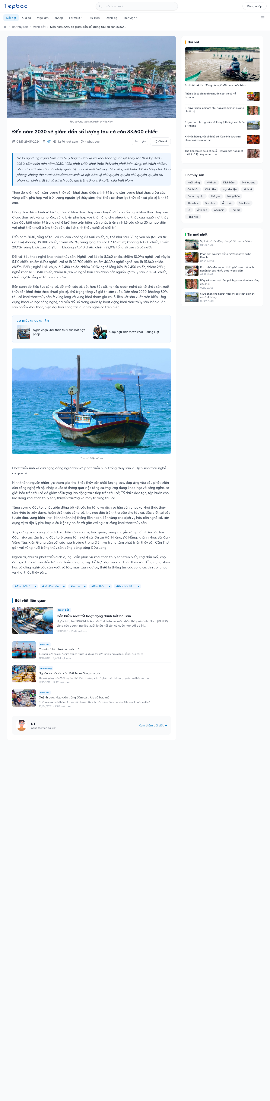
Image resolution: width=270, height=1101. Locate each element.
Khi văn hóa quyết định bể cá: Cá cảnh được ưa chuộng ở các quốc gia (213, 138)
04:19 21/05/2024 (28, 141)
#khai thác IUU (124, 586)
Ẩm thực (227, 203)
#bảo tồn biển (50, 586)
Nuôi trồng (193, 182)
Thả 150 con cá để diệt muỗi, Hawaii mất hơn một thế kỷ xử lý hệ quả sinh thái (214, 152)
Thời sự (235, 209)
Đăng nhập (254, 6)
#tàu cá (75, 586)
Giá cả (26, 18)
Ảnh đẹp (202, 209)
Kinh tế (248, 189)
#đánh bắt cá (22, 586)
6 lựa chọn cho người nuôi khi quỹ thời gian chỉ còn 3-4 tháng (215, 124)
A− (136, 141)
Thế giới (215, 196)
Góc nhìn (219, 209)
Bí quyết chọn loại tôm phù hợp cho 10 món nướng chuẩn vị (214, 109)
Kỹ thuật (211, 182)
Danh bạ (111, 18)
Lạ (188, 209)
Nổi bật (11, 18)
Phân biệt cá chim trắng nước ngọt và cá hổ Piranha (210, 95)
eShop (58, 18)
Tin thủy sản (20, 27)
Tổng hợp (192, 216)
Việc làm (42, 18)
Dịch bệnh (229, 182)
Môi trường (248, 182)
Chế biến (210, 189)
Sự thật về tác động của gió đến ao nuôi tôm (226, 241)
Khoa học (192, 203)
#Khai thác (98, 586)
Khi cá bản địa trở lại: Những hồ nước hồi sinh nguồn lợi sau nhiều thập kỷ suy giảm (227, 269)
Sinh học (210, 203)
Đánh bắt (39, 27)
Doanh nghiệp (195, 196)
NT (49, 141)
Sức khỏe (244, 203)
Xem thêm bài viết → (153, 725)
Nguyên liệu (230, 189)
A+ (144, 141)
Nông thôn (233, 196)
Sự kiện (95, 18)
